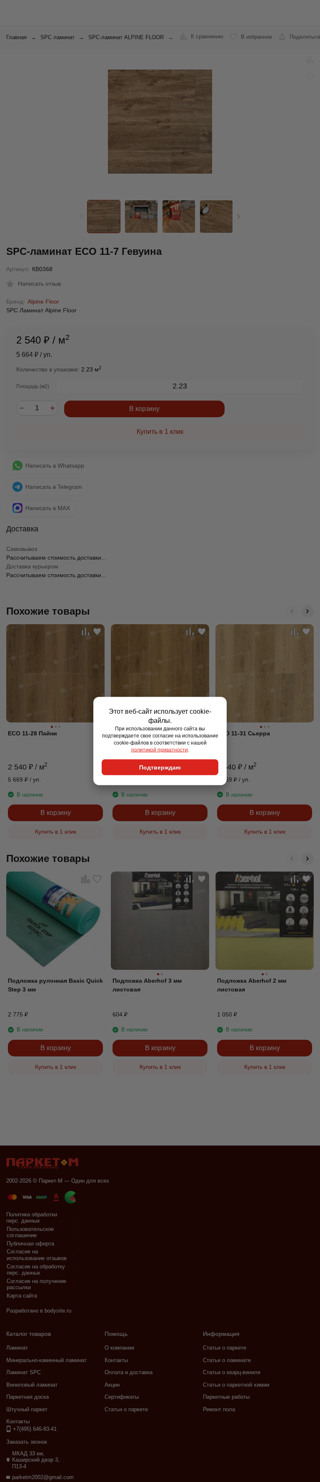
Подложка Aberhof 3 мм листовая (147, 985)
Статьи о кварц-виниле (231, 1372)
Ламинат (17, 1348)
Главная (16, 37)
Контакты (116, 1360)
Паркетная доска (27, 1397)
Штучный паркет (27, 1409)
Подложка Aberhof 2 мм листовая (251, 985)
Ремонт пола (219, 1409)
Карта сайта (22, 1296)
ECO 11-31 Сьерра (243, 733)
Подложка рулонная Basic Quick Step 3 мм (55, 985)
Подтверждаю (160, 767)
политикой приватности (159, 749)
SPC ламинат (57, 37)
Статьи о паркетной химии (236, 1385)
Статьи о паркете (126, 1409)
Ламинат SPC (23, 1372)
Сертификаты (122, 1397)
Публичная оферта (30, 1243)
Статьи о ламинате (227, 1360)
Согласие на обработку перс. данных (36, 1269)
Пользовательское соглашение (30, 1232)
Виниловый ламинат (32, 1385)
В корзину (144, 408)
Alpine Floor (43, 301)
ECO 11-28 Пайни (32, 733)
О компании (119, 1348)
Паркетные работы (226, 1397)
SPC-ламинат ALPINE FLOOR (126, 37)
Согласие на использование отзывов (37, 1254)
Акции (112, 1385)
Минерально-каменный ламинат (46, 1360)
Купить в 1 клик (160, 431)
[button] (238, 216)
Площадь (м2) (32, 386)
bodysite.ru (58, 1311)
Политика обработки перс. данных (31, 1217)
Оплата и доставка (128, 1372)
